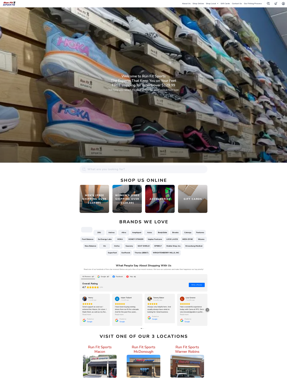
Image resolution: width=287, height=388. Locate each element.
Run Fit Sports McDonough (143, 349)
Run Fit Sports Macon (100, 349)
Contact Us (237, 3)
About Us (186, 3)
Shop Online (198, 3)
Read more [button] (86, 314)
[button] (79, 310)
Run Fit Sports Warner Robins (187, 349)
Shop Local (211, 3)
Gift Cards (225, 3)
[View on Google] (84, 299)
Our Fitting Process (253, 3)
